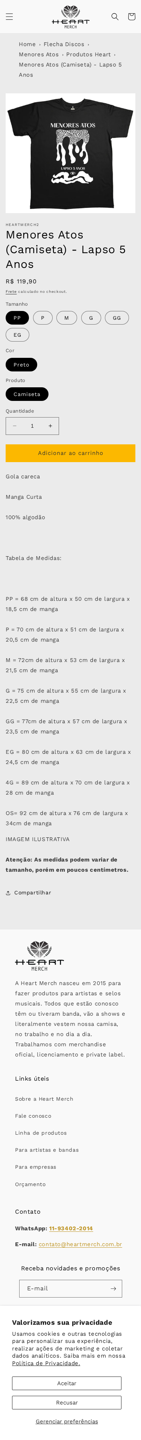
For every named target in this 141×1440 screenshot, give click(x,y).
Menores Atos (39, 54)
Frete (11, 291)
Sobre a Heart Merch (44, 1099)
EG (17, 335)
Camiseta (27, 394)
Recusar (67, 1402)
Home (27, 44)
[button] (9, 16)
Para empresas (35, 1167)
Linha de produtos (41, 1133)
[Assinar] (113, 1289)
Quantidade (20, 411)
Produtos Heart (88, 54)
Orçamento (30, 1184)
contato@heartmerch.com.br (80, 1244)
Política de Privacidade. (46, 1363)
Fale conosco (33, 1116)
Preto (21, 365)
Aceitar (66, 1383)
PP (17, 318)
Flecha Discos (64, 44)
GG (117, 318)
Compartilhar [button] (32, 892)
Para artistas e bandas (47, 1150)
